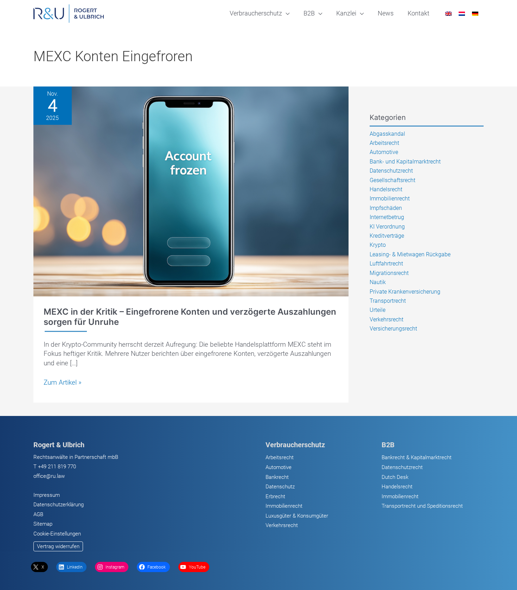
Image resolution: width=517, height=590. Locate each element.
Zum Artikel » (63, 382)
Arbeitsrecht (384, 143)
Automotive (384, 152)
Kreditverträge (387, 235)
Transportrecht (388, 300)
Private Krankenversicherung (405, 291)
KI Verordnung (387, 226)
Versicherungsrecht (393, 328)
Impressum (46, 495)
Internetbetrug (387, 217)
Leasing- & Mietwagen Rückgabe (410, 254)
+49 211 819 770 (57, 466)
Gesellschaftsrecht (392, 180)
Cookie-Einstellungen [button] (57, 534)
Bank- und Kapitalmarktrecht (405, 161)
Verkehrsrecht (386, 319)
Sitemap (42, 524)
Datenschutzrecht (391, 170)
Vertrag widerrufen (58, 546)
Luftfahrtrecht (386, 263)
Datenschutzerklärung (58, 504)
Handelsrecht (386, 189)
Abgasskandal (387, 133)
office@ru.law (49, 476)
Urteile (377, 310)
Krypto (378, 245)
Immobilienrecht (390, 198)
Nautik (378, 282)
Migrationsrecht (389, 273)
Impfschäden (386, 208)
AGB (38, 514)
